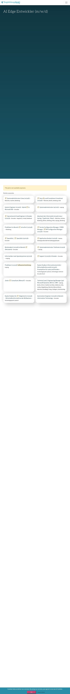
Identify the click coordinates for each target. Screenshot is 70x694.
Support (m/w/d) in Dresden (47, 256)
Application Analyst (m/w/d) (47, 238)
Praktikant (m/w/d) (18, 265)
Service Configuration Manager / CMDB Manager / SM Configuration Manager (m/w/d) (50, 229)
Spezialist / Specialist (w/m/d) (16, 238)
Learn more (41, 692)
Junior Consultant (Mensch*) (15, 280)
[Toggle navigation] (66, 2)
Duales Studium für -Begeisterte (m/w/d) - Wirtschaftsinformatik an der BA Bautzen (18, 297)
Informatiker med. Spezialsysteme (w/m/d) (18, 256)
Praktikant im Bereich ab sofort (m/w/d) (18, 227)
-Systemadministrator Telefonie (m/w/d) (51, 247)
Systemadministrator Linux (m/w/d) (17, 198)
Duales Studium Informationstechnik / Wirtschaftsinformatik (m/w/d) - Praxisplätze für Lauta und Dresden (49, 267)
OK (31, 692)
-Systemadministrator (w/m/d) (48, 207)
